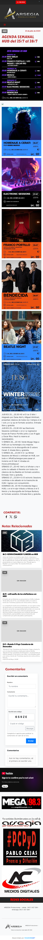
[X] (28, 2)
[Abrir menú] (5, 25)
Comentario (11, 692)
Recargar (29, 728)
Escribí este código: (15, 711)
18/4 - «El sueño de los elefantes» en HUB (19, 595)
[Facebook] (32, 2)
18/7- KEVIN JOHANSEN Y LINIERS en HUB (20, 554)
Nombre (9, 682)
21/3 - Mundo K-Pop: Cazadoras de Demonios (18, 645)
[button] (14, 2)
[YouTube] (40, 2)
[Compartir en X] (11, 517)
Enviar (31, 741)
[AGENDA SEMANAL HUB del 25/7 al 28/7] (21, 103)
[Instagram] (36, 2)
